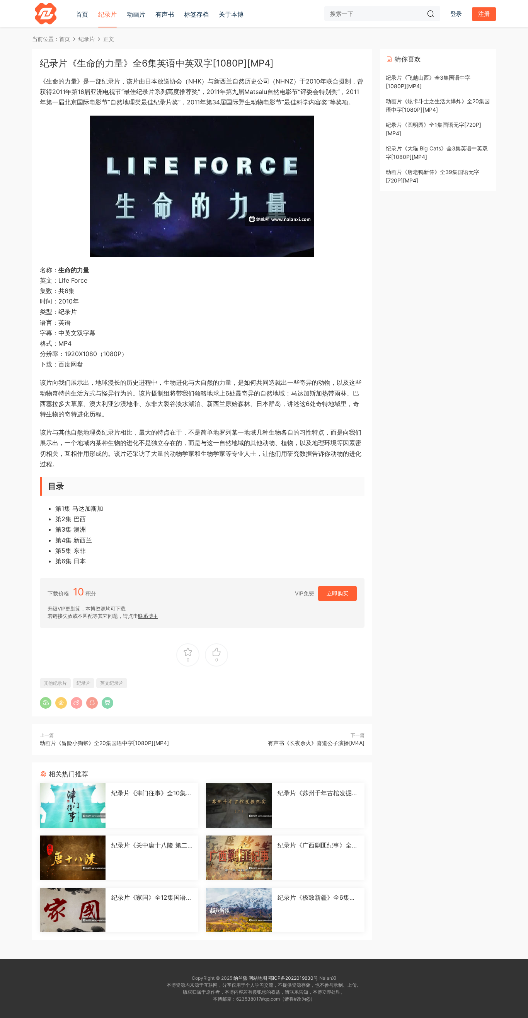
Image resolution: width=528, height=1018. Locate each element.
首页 (82, 14)
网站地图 (258, 978)
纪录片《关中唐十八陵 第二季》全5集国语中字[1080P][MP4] (149, 845)
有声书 (164, 14)
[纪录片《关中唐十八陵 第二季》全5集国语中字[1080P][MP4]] (73, 858)
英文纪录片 (111, 683)
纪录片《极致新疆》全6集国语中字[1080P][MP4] (317, 897)
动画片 (136, 14)
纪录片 (107, 14)
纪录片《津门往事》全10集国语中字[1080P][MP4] (151, 793)
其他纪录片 (55, 683)
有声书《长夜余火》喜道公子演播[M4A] (316, 743)
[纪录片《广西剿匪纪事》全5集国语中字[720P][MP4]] (239, 858)
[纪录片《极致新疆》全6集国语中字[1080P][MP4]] (239, 910)
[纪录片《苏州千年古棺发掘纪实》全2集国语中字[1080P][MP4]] (239, 805)
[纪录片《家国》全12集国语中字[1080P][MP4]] (73, 910)
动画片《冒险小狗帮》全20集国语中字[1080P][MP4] (104, 743)
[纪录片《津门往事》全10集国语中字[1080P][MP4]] (73, 805)
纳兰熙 (240, 978)
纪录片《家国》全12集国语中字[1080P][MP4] (151, 897)
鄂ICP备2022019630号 (293, 978)
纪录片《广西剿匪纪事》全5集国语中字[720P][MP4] (317, 845)
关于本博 (231, 14)
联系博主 (148, 616)
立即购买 (337, 593)
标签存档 (196, 14)
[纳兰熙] (45, 13)
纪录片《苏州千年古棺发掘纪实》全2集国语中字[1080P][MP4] (318, 793)
